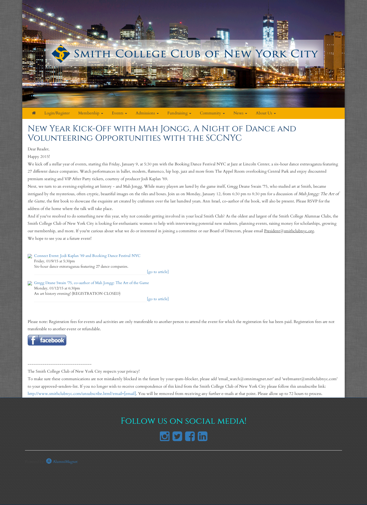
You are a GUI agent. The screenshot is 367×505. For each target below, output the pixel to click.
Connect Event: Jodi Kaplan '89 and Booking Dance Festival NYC (87, 255)
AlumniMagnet (64, 461)
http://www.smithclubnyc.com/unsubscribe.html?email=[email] (82, 394)
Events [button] (118, 113)
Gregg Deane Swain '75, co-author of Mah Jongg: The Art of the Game (91, 282)
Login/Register (57, 113)
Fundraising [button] (178, 113)
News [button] (238, 113)
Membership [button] (89, 113)
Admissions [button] (146, 113)
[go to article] (158, 271)
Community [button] (211, 113)
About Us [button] (264, 113)
